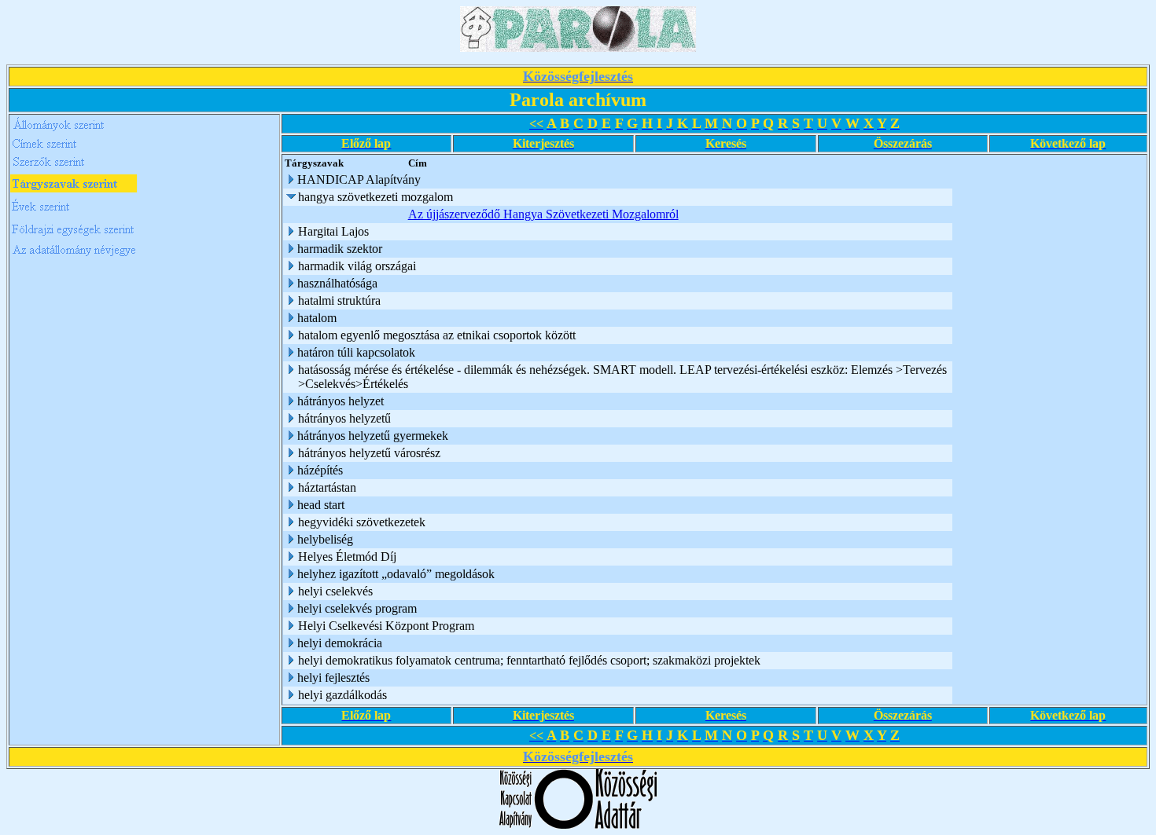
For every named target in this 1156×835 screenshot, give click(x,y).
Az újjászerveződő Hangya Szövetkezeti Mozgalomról (543, 214)
